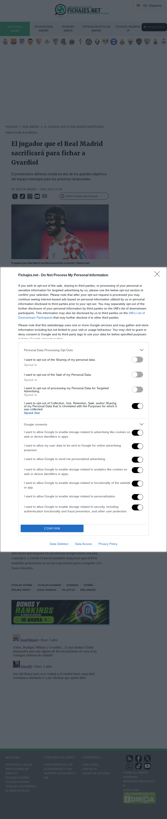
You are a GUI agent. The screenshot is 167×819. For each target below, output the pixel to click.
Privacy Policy (108, 544)
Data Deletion (59, 544)
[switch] (137, 359)
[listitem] (83, 350)
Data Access (83, 544)
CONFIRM (52, 528)
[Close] (158, 275)
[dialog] (83, 409)
